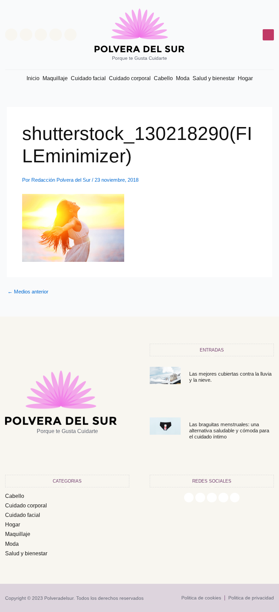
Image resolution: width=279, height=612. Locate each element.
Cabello (163, 78)
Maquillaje (55, 78)
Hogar (245, 78)
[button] (268, 34)
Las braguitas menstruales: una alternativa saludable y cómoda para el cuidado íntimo (229, 430)
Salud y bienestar (214, 78)
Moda (183, 78)
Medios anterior (27, 291)
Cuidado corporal (130, 78)
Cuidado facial (88, 78)
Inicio (33, 78)
